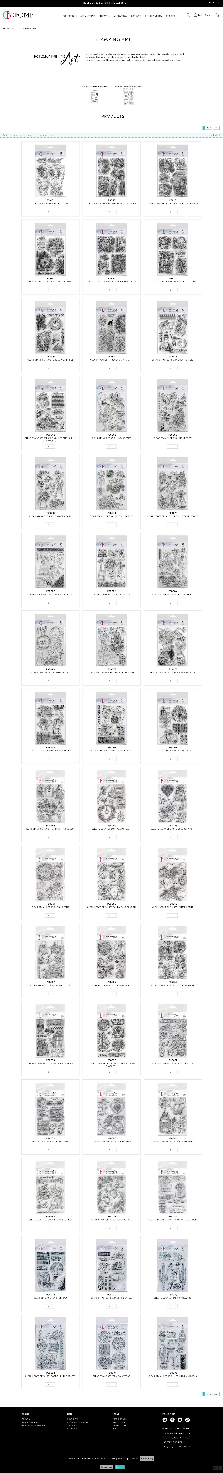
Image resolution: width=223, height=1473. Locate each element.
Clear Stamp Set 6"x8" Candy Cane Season (111, 907)
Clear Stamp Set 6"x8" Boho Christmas (50, 281)
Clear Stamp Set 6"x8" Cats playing (111, 750)
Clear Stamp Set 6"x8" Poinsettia (50, 907)
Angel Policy (120, 1422)
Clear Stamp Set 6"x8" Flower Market (50, 1219)
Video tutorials (30, 1422)
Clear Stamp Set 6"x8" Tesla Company (172, 985)
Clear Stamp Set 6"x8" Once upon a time (111, 672)
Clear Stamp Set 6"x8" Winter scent (172, 907)
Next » (216, 127)
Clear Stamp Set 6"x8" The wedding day (50, 594)
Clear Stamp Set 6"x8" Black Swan (50, 1141)
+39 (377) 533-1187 (172, 1442)
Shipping (71, 1425)
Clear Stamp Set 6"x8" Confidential (111, 1298)
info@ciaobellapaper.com (176, 1433)
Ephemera (104, 16)
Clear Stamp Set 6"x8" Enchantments (111, 359)
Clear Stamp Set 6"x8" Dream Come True (50, 359)
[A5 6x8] (128, 93)
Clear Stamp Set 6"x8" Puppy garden (50, 750)
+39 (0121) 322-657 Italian (176, 1446)
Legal (116, 1432)
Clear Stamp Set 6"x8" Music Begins (172, 1063)
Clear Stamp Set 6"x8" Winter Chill (50, 985)
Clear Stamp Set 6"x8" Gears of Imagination (172, 203)
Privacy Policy (147, 1458)
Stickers (171, 16)
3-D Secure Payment (77, 1422)
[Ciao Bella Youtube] (180, 1420)
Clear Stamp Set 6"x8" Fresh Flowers (172, 1141)
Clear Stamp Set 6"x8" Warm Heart (111, 828)
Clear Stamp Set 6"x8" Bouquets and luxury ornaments (50, 439)
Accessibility (74, 1428)
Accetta (119, 1466)
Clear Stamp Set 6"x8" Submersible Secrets (111, 281)
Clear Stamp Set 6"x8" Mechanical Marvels (111, 203)
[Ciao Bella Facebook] (172, 1420)
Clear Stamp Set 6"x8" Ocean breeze (172, 359)
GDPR (115, 1428)
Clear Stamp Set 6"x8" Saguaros (172, 1298)
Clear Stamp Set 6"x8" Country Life (172, 750)
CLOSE (217, 1468)
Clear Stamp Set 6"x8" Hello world (50, 672)
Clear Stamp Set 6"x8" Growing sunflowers (172, 516)
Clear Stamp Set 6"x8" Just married (172, 594)
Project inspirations (33, 1425)
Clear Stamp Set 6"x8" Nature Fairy (111, 438)
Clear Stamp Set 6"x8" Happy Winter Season (50, 828)
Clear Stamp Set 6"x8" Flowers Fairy (50, 516)
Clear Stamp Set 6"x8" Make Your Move (50, 1063)
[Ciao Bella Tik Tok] (187, 1420)
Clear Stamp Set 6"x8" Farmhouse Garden (172, 1219)
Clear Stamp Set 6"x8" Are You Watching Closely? (111, 1064)
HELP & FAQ (73, 1419)
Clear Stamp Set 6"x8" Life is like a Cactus (172, 1376)
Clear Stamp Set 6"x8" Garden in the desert (50, 1376)
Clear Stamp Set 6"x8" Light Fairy (173, 438)
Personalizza (106, 1466)
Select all (215, 135)
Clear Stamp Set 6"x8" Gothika (111, 985)
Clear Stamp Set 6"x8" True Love (111, 594)
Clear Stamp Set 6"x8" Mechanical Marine (173, 281)
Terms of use (120, 1419)
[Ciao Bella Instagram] (164, 1420)
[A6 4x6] (94, 93)
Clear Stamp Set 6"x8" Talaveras (111, 1376)
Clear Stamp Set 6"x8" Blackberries (111, 1219)
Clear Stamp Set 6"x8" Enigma (50, 1298)
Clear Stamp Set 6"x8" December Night (172, 828)
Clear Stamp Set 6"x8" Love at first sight (172, 672)
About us (27, 1419)
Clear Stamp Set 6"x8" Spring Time (111, 1141)
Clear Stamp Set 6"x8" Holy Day (50, 203)
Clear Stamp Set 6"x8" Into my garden (111, 516)
